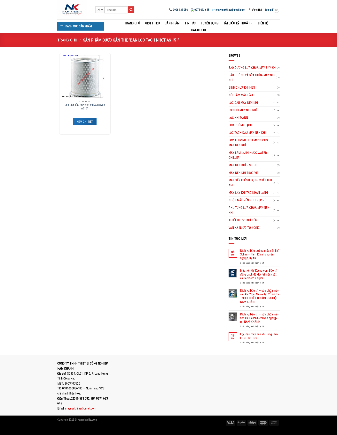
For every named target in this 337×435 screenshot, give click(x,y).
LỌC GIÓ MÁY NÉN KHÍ (243, 110)
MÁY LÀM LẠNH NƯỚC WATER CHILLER (248, 155)
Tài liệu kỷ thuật (236, 23)
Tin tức (190, 23)
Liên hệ (263, 23)
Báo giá (269, 9)
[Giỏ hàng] (276, 10)
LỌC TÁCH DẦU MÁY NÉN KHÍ (247, 133)
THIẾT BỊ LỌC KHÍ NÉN (243, 220)
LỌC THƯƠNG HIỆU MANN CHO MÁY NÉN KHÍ (248, 142)
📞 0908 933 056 (178, 9)
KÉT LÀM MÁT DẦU (241, 95)
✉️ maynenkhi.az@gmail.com (228, 9)
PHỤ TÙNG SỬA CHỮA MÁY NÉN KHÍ (249, 210)
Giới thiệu (152, 23)
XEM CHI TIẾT (85, 121)
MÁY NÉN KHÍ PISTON (242, 165)
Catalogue (199, 30)
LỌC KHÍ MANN (238, 118)
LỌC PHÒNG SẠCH (240, 125)
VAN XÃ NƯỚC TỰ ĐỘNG (244, 228)
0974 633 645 (201, 9)
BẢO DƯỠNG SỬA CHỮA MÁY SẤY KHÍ (252, 68)
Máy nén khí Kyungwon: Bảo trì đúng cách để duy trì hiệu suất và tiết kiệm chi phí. (258, 274)
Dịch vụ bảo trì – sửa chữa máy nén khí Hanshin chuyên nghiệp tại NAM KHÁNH (259, 318)
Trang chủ (132, 23)
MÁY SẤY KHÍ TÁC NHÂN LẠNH (248, 193)
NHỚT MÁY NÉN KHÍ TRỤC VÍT (248, 200)
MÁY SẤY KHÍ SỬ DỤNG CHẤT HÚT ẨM (250, 182)
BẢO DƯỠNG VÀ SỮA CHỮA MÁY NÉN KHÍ (252, 77)
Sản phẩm (172, 23)
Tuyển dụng (209, 23)
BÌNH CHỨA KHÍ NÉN (242, 87)
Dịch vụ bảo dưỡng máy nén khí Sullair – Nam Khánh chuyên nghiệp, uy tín (259, 254)
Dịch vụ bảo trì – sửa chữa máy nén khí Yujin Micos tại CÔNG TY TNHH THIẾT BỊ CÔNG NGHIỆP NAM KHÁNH (259, 296)
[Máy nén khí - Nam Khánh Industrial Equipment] (73, 9)
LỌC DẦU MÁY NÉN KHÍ (243, 103)
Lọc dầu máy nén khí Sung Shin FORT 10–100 (259, 336)
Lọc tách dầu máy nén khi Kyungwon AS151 (85, 106)
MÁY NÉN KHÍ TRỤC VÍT (244, 173)
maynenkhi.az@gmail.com (80, 408)
